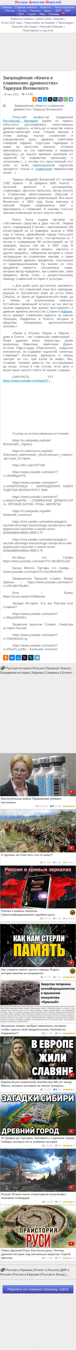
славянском (43, 169)
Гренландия (65, 22)
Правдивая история (14, 672)
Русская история (18, 668)
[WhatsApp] (65, 99)
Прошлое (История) (24, 26)
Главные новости (26, 7)
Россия (10, 10)
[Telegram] (71, 99)
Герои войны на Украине (39, 22)
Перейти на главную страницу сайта (38, 1289)
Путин (22, 10)
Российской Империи (20, 121)
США (20, 14)
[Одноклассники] (34, 99)
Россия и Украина (19, 1270)
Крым (47, 10)
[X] (50, 99)
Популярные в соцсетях (38, 30)
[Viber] (60, 99)
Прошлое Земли (58, 668)
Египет (67, 672)
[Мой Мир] (45, 99)
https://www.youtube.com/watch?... (27, 380)
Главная (6, 7)
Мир (42, 14)
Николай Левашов (51, 26)
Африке (66, 311)
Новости (45, 7)
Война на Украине (22, 18)
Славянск (52, 672)
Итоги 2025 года (11, 22)
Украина (35, 10)
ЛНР (67, 10)
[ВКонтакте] (40, 99)
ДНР (58, 10)
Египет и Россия (46, 1270)
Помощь (54, 14)
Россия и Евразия (26, 1274)
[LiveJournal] (55, 99)
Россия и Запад (53, 1274)
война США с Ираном (49, 18)
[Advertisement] (38, 51)
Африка (37, 672)
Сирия (32, 14)
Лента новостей (65, 7)
